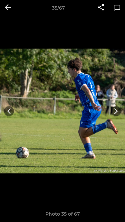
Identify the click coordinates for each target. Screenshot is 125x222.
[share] (101, 8)
